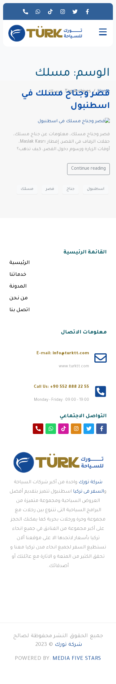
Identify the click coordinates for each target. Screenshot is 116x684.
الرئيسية (19, 263)
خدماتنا (17, 275)
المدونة (18, 286)
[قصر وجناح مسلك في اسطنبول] (74, 122)
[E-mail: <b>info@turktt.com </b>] (100, 358)
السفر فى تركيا (88, 491)
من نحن (18, 298)
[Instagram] (63, 11)
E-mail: (63, 353)
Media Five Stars (77, 659)
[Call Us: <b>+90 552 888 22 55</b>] (100, 391)
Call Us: (61, 387)
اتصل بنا (19, 310)
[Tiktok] (50, 11)
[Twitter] (75, 11)
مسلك (27, 189)
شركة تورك (90, 482)
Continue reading (88, 169)
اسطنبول (95, 189)
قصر (50, 189)
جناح (71, 189)
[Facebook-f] (87, 11)
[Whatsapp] (38, 11)
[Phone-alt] (25, 11)
